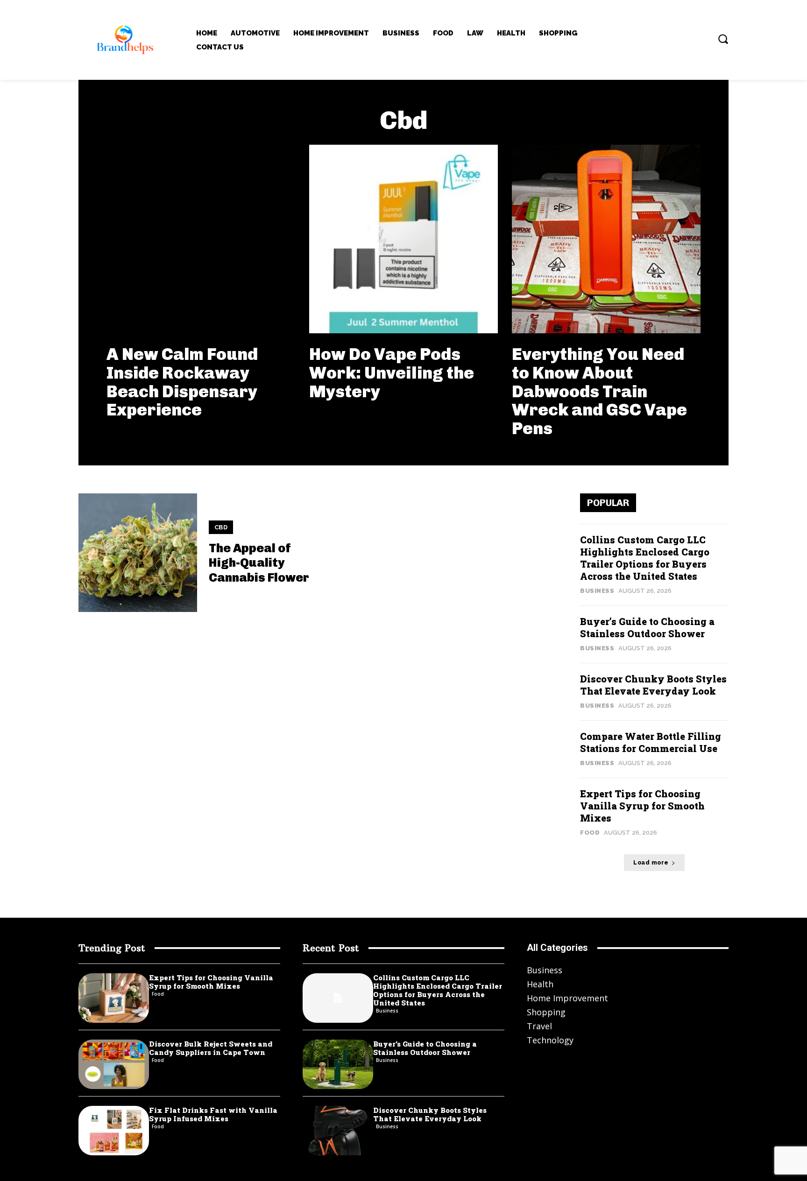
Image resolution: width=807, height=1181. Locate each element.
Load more (651, 862)
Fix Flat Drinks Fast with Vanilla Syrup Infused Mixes (213, 1114)
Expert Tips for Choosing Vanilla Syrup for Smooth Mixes (642, 805)
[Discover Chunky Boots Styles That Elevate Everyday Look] (338, 1130)
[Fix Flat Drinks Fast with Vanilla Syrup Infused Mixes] (113, 1130)
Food (590, 833)
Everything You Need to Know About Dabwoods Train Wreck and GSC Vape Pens (599, 391)
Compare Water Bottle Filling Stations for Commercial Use (650, 742)
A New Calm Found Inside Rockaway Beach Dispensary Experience (182, 382)
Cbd (221, 527)
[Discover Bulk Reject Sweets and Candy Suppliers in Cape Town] (113, 1064)
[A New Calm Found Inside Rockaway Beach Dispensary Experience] (200, 239)
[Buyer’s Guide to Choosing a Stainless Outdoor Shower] (338, 1064)
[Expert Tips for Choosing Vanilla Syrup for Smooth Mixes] (113, 998)
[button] (723, 38)
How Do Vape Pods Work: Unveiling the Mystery (391, 372)
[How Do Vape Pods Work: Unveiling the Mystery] (403, 239)
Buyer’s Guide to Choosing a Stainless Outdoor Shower (647, 627)
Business (597, 591)
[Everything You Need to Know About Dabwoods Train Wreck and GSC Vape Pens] (606, 239)
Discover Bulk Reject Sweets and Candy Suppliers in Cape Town (210, 1048)
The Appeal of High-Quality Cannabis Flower (259, 562)
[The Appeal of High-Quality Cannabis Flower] (137, 552)
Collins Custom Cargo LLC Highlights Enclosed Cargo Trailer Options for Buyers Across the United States (644, 558)
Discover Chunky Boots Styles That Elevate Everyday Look (653, 685)
